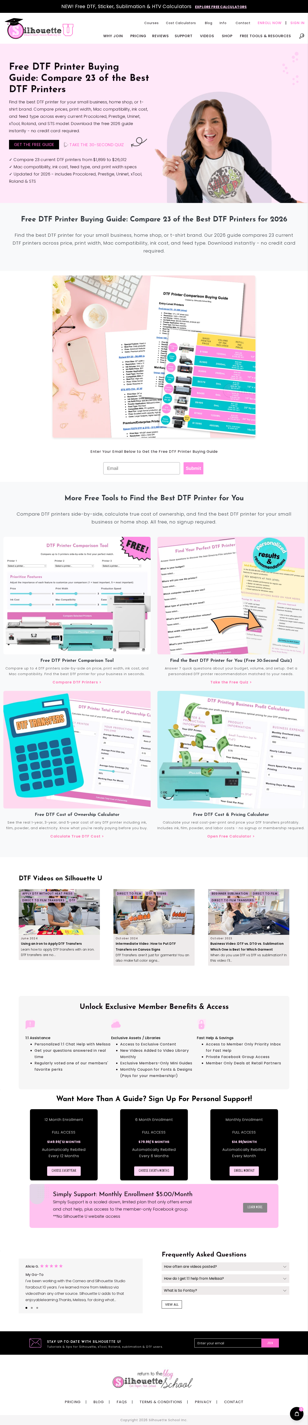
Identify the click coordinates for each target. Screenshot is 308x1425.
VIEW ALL (172, 1304)
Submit (193, 468)
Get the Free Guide (34, 144)
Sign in (297, 22)
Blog (208, 23)
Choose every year (64, 1171)
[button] (182, 23)
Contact (243, 23)
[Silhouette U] (39, 28)
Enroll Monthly (244, 1171)
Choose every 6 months (154, 1171)
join (270, 1343)
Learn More (255, 1207)
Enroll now (270, 22)
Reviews (160, 36)
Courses (151, 23)
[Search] (302, 38)
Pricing (138, 36)
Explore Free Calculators (221, 7)
